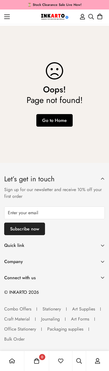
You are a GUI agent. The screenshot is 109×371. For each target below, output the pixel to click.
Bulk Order (14, 339)
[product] (12, 361)
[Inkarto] (54, 16)
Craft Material (17, 319)
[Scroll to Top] (99, 341)
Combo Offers (17, 309)
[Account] (82, 16)
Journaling (50, 319)
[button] (100, 16)
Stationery (51, 309)
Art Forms (80, 319)
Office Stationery (20, 329)
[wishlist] (60, 361)
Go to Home (54, 120)
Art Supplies (83, 309)
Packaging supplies (65, 329)
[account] (97, 361)
